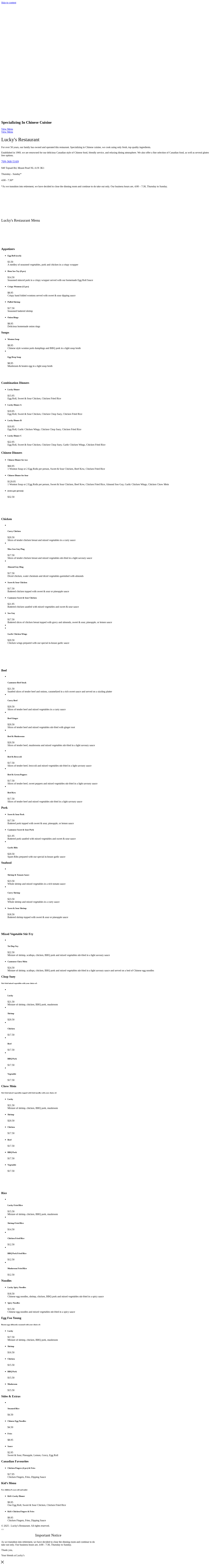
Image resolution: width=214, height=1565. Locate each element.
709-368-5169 (10, 161)
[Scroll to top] (2, 1529)
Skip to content (8, 2)
